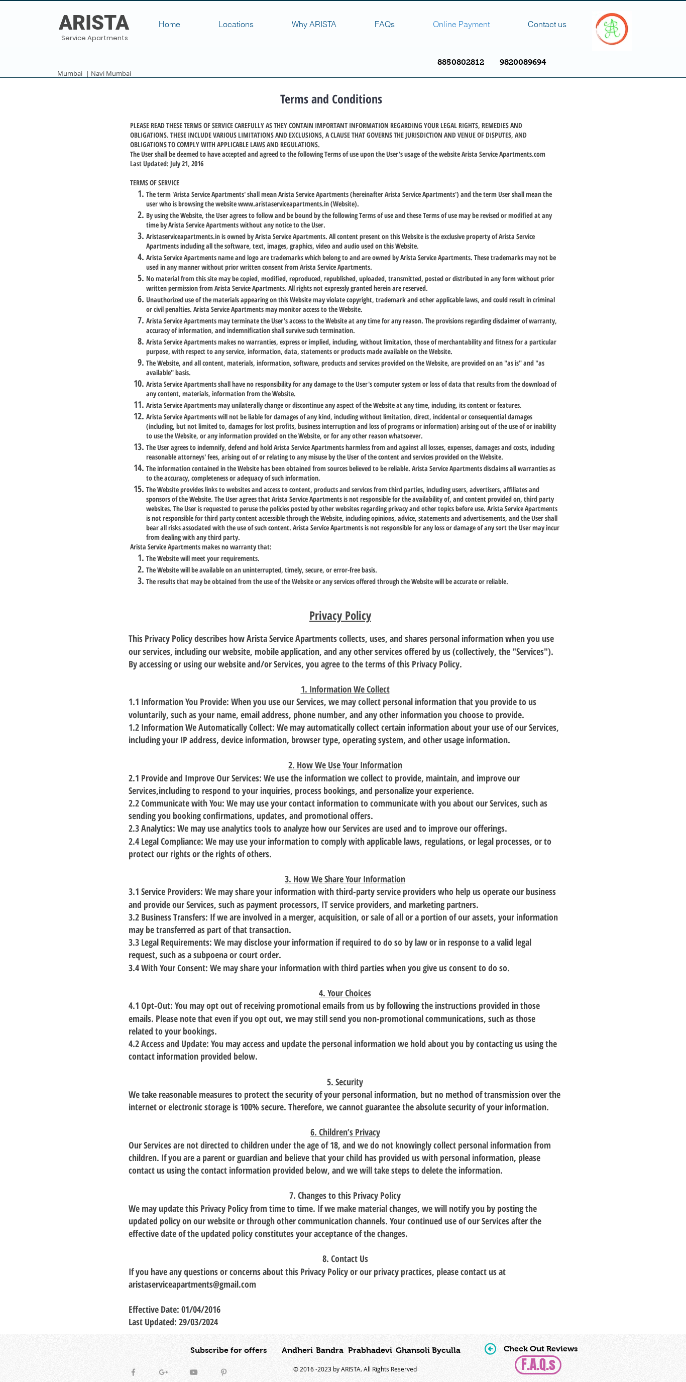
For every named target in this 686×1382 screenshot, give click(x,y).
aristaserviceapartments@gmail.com (192, 1284)
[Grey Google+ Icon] (163, 1372)
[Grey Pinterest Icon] (223, 1372)
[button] (541, 1349)
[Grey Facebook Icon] (133, 1372)
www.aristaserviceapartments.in (283, 203)
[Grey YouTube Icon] (193, 1372)
